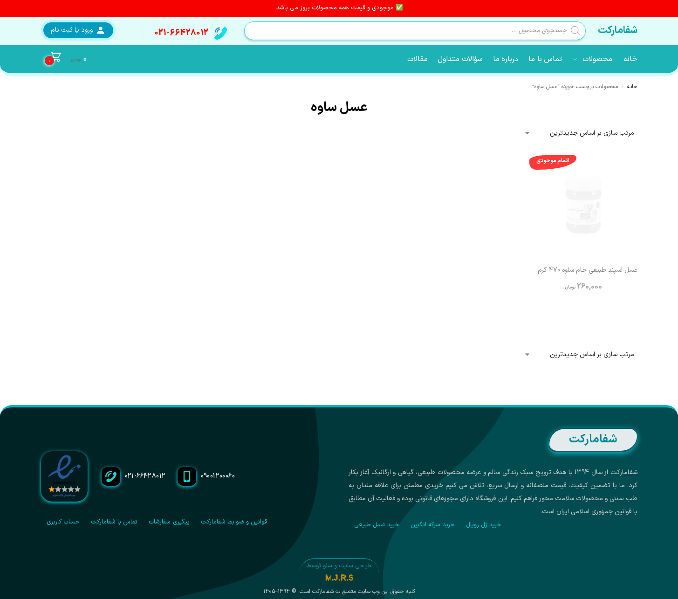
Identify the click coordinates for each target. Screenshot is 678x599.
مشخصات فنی (583, 313)
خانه (632, 87)
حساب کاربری (63, 522)
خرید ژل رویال (484, 525)
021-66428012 (181, 33)
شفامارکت (617, 30)
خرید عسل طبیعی (377, 525)
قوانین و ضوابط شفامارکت (234, 522)
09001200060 (218, 476)
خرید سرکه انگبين (433, 525)
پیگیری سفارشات (169, 522)
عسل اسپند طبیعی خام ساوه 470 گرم (587, 270)
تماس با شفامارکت (114, 522)
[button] (64, 59)
